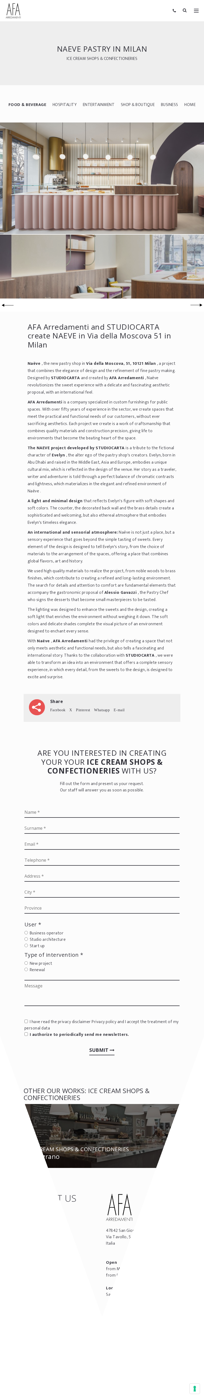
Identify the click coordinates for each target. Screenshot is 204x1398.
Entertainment (99, 104)
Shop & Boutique (138, 104)
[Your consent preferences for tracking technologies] (195, 1389)
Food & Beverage (27, 104)
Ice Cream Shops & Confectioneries (102, 58)
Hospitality (65, 104)
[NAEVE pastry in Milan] (102, 178)
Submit (99, 1050)
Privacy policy (104, 1021)
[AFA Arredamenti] (13, 11)
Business (169, 104)
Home (190, 104)
